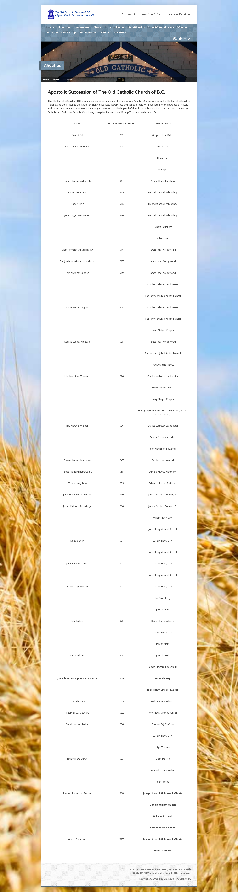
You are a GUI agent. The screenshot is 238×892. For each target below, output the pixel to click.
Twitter (180, 38)
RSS (175, 38)
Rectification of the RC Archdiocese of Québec (158, 27)
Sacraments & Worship (61, 32)
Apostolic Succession (61, 79)
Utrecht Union (114, 27)
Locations (120, 32)
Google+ (190, 38)
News (97, 27)
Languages (82, 27)
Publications (88, 32)
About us (64, 27)
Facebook (185, 38)
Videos (105, 32)
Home (50, 27)
